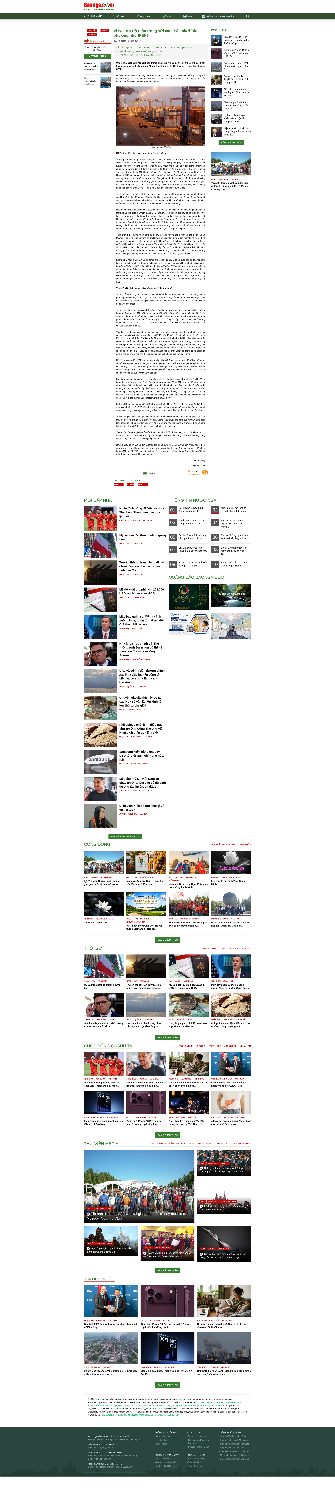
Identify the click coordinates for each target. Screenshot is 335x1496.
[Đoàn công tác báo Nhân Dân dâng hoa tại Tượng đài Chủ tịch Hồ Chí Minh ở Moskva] (231, 904)
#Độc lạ (200, 1046)
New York (88, 1041)
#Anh (147, 660)
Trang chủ (93, 24)
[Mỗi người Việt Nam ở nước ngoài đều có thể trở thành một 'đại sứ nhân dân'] (189, 904)
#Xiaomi (100, 1117)
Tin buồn (88, 1392)
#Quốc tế (92, 35)
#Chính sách (138, 598)
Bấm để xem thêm (231, 143)
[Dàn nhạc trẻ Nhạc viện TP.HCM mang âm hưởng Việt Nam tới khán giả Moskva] (189, 1102)
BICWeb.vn (126, 1467)
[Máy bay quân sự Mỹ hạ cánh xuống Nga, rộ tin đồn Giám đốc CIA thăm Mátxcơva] (100, 627)
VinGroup (88, 1424)
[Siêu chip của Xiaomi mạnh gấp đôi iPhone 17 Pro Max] (216, 92)
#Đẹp (191, 1144)
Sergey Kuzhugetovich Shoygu (234, 1451)
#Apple (129, 1117)
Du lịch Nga (161, 1444)
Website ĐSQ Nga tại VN (168, 1466)
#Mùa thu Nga (206, 1144)
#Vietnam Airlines (189, 877)
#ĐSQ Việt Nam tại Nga (223, 844)
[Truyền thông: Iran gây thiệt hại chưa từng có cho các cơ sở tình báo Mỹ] (100, 572)
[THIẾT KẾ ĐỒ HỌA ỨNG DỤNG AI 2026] (189, 596)
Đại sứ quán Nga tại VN (167, 1462)
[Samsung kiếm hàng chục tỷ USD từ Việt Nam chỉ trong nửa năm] (100, 762)
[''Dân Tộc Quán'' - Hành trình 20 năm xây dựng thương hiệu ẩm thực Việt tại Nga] (231, 626)
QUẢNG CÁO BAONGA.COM (196, 577)
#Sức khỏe (214, 1046)
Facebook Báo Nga (197, 1458)
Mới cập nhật (99, 500)
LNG (86, 840)
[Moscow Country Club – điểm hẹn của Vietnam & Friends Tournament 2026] (146, 862)
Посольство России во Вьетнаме (199, 1441)
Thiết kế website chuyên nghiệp (105, 1464)
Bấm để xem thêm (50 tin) (125, 836)
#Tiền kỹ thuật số (240, 948)
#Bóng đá (136, 520)
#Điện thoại (89, 1117)
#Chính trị (124, 629)
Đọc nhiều (146, 16)
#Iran (121, 544)
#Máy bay (211, 1249)
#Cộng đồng (174, 880)
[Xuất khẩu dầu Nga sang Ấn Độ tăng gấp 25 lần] (105, 67)
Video (169, 16)
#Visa (127, 598)
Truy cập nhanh (196, 1455)
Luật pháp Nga (163, 1436)
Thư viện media (101, 1143)
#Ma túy (143, 814)
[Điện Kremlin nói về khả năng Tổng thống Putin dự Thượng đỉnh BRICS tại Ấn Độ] (216, 132)
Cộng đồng (97, 844)
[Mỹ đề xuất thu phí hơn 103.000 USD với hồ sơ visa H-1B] (100, 599)
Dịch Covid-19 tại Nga (139, 28)
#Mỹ (128, 544)
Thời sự (173, 28)
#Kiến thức (199, 1079)
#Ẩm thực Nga (177, 1144)
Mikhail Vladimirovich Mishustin (234, 1444)
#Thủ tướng (137, 660)
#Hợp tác (92, 30)
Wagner (87, 1423)
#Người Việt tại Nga (228, 179)
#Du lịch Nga (158, 1144)
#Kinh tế (130, 710)
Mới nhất (121, 16)
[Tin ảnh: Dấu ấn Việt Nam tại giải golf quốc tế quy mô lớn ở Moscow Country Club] (231, 164)
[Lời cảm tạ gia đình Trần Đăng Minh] (231, 862)
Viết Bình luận (97, 56)
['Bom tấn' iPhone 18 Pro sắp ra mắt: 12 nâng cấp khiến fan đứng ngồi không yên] (216, 53)
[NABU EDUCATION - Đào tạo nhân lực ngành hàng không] (189, 624)
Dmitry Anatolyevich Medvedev (234, 1440)
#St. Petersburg (241, 1144)
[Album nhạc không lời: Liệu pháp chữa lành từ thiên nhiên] (231, 595)
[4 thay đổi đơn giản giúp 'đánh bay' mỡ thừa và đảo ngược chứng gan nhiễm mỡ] (231, 1102)
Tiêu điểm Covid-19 (178, 24)
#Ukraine (142, 687)
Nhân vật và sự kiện (230, 1432)
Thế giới (88, 1389)
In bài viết (153, 473)
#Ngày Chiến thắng (228, 1201)
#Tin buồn (245, 844)
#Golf (214, 179)
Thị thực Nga (162, 1440)
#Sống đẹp (230, 1046)
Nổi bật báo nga (216, 28)
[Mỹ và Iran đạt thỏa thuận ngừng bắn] (100, 545)
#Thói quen (242, 1117)
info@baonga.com (102, 1459)
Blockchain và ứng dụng (140, 24)
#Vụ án (122, 814)
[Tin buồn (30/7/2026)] (104, 904)
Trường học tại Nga (197, 1436)
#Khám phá (225, 1163)
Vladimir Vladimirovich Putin (233, 1436)
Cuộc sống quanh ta (108, 1046)
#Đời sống (173, 1079)
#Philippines (137, 737)
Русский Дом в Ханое (198, 1447)
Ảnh (189, 16)
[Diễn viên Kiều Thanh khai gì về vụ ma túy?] (100, 816)
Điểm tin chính (95, 28)
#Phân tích (202, 1367)
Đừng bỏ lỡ (214, 24)
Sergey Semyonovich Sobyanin (234, 1459)
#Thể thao (124, 520)
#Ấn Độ (104, 30)
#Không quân (223, 1249)
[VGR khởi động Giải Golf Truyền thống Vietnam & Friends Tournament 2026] (146, 904)
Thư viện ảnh (194, 1462)
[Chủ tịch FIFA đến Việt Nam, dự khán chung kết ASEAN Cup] (216, 40)
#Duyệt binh (212, 1163)
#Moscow (222, 1144)
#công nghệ (112, 1117)
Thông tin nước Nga (192, 500)
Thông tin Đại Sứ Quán (167, 1455)
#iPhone (153, 1117)
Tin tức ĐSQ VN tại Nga (167, 1458)
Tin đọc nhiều (99, 1279)
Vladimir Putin (90, 1393)
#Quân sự (137, 544)
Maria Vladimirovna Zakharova (234, 1455)
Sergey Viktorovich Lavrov (232, 1447)
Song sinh (88, 1274)
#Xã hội (91, 1243)
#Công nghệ (185, 1046)
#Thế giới (141, 710)
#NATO (215, 948)
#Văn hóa (173, 919)
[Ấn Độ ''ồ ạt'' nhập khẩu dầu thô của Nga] (105, 82)
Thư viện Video (195, 1466)
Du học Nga (193, 1432)
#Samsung (136, 764)
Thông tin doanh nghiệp (219, 16)
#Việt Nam (147, 520)
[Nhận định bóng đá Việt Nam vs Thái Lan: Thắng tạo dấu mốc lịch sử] (100, 518)
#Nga (133, 629)
